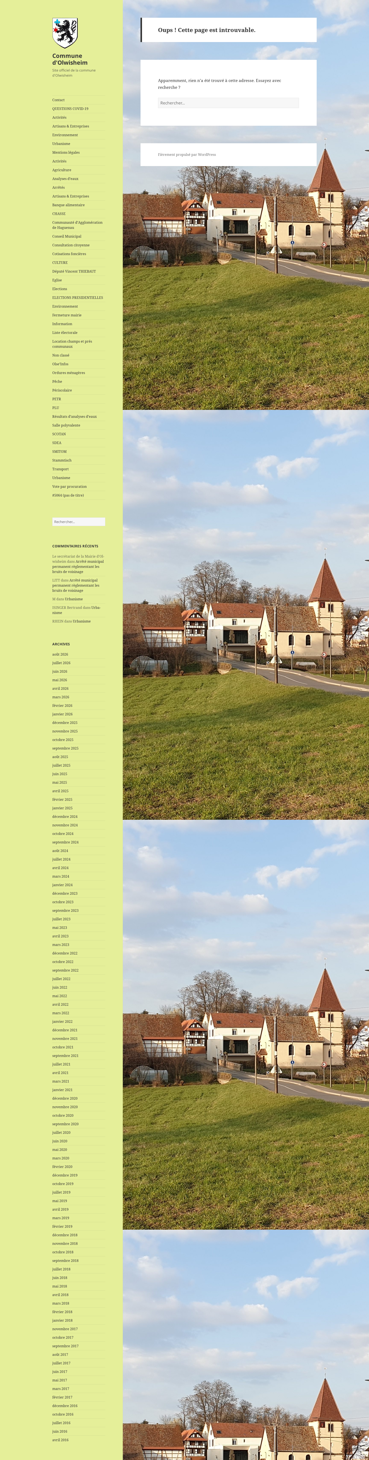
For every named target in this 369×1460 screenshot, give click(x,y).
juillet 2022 (61, 978)
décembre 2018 (65, 1235)
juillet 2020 (61, 1132)
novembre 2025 (65, 731)
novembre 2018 (65, 1243)
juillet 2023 (61, 919)
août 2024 (60, 850)
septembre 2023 (65, 910)
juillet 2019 (61, 1192)
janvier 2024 (62, 885)
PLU (55, 407)
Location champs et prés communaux (72, 344)
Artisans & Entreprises (70, 126)
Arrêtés (58, 187)
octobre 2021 (62, 1047)
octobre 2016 (62, 1414)
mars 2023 (60, 944)
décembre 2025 (65, 722)
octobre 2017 (62, 1337)
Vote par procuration (69, 486)
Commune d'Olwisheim (70, 59)
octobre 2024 (62, 833)
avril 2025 (60, 791)
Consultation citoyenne (71, 245)
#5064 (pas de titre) (68, 495)
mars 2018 (60, 1303)
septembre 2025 (65, 748)
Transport (60, 469)
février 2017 (62, 1397)
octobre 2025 (62, 739)
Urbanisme (61, 143)
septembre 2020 (65, 1124)
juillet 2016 (61, 1423)
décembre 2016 (65, 1405)
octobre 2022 (62, 961)
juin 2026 (59, 671)
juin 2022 (59, 987)
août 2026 (60, 654)
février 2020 (62, 1166)
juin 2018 (59, 1277)
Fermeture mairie (67, 315)
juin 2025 (59, 774)
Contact (58, 100)
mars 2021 (60, 1081)
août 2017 (60, 1354)
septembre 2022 (65, 970)
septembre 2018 (65, 1260)
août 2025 (60, 756)
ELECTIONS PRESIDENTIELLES (77, 297)
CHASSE (59, 213)
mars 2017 (60, 1388)
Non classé (60, 355)
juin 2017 (59, 1371)
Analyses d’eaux (65, 178)
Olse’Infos (60, 364)
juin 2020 (59, 1141)
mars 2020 (60, 1158)
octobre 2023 (62, 902)
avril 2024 (60, 867)
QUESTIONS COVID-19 (70, 108)
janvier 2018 (62, 1320)
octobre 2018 (62, 1252)
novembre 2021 (65, 1038)
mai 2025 (59, 782)
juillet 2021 (61, 1064)
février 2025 (62, 799)
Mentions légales (66, 152)
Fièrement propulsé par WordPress (187, 154)
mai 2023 (59, 927)
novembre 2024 (65, 825)
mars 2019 (60, 1218)
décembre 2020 (65, 1098)
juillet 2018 (61, 1269)
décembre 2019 (65, 1175)
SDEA (56, 442)
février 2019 (62, 1226)
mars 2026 (60, 697)
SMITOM (59, 451)
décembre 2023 (65, 893)
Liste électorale (65, 332)
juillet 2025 (61, 765)
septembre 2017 (65, 1346)
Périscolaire (62, 390)
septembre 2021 (65, 1055)
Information (62, 324)
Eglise (57, 280)
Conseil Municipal (66, 236)
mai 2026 (59, 680)
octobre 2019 (62, 1183)
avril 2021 (60, 1072)
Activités (59, 117)
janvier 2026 (62, 714)
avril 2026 (60, 688)
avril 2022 (60, 1004)
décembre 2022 (65, 953)
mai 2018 (59, 1286)
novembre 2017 (65, 1329)
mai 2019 (59, 1200)
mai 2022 (59, 996)
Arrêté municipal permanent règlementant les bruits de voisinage (78, 566)
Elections (59, 288)
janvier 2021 (62, 1089)
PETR (56, 399)
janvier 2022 (62, 1021)
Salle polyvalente (66, 425)
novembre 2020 (65, 1107)
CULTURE (60, 262)
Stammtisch (62, 460)
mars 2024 (60, 876)
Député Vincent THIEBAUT (74, 271)
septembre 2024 (65, 842)
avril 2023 (60, 936)
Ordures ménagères (68, 372)
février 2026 (62, 705)
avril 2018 (60, 1294)
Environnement (65, 135)
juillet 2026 (61, 663)
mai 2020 (59, 1149)
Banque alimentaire (68, 205)
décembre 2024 (65, 816)
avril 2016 (60, 1440)
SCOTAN (59, 434)
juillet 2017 (61, 1363)
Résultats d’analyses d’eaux (74, 416)
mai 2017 (59, 1380)
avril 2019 (60, 1209)
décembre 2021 (65, 1030)
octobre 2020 (62, 1115)
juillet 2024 (61, 859)
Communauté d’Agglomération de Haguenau (77, 225)
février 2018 (62, 1311)
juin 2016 (59, 1431)
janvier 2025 (62, 808)
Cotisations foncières (69, 253)
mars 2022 (60, 1013)
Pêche (57, 381)
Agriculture (61, 170)
